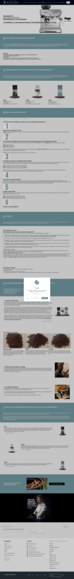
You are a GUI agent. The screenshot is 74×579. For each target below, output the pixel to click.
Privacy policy (37, 294)
